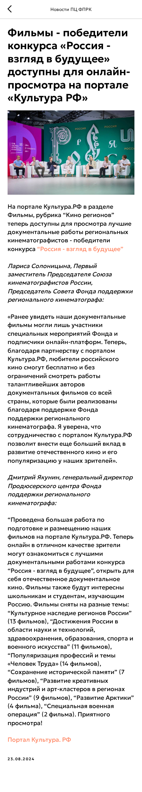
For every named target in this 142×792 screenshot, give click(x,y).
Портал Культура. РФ (39, 739)
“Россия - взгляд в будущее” (80, 249)
